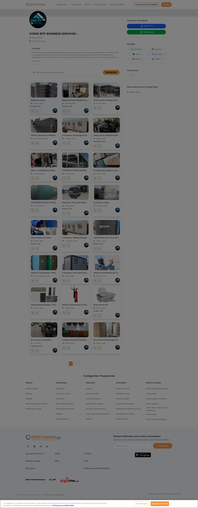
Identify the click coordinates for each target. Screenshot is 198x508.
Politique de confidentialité (63, 505)
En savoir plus (141, 504)
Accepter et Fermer (160, 504)
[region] (99, 504)
